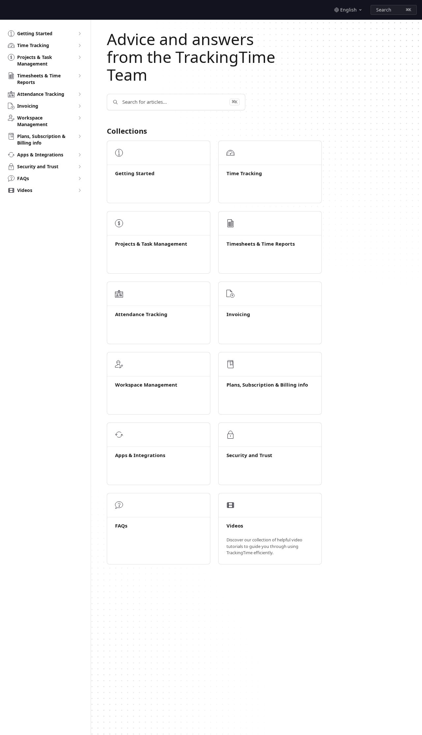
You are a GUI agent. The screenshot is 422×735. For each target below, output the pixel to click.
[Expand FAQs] (79, 178)
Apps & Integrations (140, 455)
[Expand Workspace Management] (79, 117)
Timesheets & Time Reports (260, 244)
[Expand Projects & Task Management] (79, 57)
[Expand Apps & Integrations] (79, 154)
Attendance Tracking (141, 314)
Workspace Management (146, 385)
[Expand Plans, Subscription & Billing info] (79, 136)
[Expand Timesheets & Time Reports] (79, 75)
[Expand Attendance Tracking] (79, 94)
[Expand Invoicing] (79, 106)
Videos (234, 526)
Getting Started (135, 173)
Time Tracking (244, 173)
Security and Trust (249, 455)
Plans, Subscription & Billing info (267, 385)
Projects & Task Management (151, 244)
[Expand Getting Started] (79, 33)
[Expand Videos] (79, 190)
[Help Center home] (6, 10)
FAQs (121, 526)
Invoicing (238, 314)
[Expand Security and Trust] (79, 166)
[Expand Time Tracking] (79, 45)
